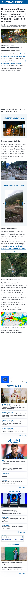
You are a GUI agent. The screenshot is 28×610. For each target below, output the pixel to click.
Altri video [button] (23, 532)
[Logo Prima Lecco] (14, 2)
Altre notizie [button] (22, 435)
